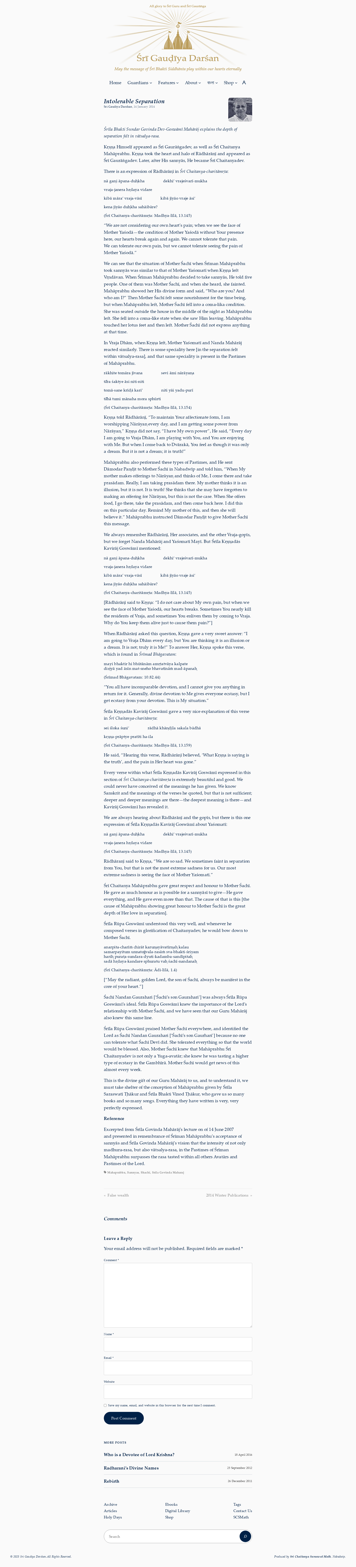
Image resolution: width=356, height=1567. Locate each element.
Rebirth (111, 1481)
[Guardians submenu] (151, 82)
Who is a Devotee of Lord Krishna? (139, 1454)
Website (109, 1381)
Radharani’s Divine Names (131, 1468)
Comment (111, 1260)
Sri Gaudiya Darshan (118, 106)
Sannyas (133, 1172)
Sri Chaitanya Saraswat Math (310, 1556)
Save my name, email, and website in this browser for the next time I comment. (162, 1405)
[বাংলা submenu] (216, 82)
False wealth (118, 1195)
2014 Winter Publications (227, 1195)
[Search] (245, 1536)
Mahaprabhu (116, 1172)
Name (109, 1334)
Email (109, 1358)
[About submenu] (199, 82)
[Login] (244, 82)
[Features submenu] (177, 82)
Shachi (145, 1172)
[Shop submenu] (236, 82)
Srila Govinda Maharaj (168, 1172)
